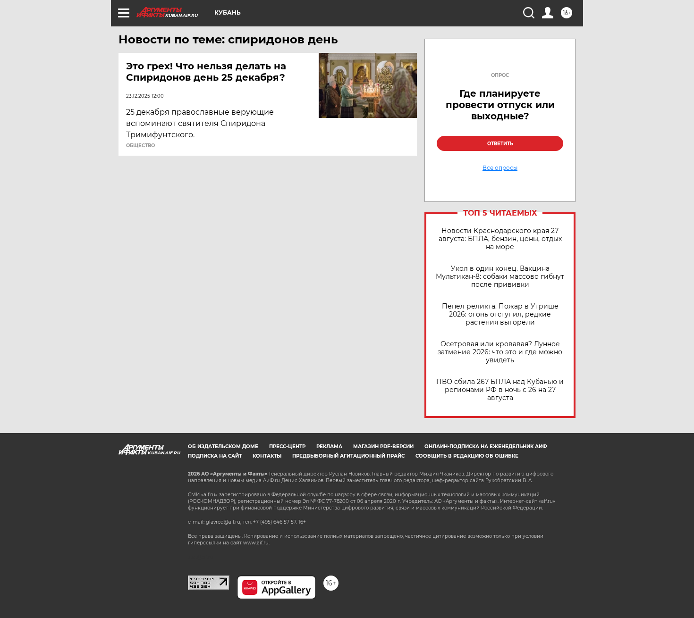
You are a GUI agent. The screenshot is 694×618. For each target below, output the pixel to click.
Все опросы (499, 168)
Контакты (267, 456)
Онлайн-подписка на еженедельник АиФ (485, 446)
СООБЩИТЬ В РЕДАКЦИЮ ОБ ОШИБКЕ (466, 456)
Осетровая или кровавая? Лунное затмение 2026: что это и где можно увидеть (500, 352)
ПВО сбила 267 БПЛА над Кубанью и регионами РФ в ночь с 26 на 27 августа (500, 390)
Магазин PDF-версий (383, 446)
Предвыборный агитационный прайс (348, 456)
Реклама (329, 446)
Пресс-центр (287, 446)
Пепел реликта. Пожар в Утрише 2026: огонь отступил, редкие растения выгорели (500, 314)
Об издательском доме (223, 446)
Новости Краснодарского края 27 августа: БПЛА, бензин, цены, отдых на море (500, 239)
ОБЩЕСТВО (140, 145)
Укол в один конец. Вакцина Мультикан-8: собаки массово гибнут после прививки (500, 277)
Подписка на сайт (215, 456)
